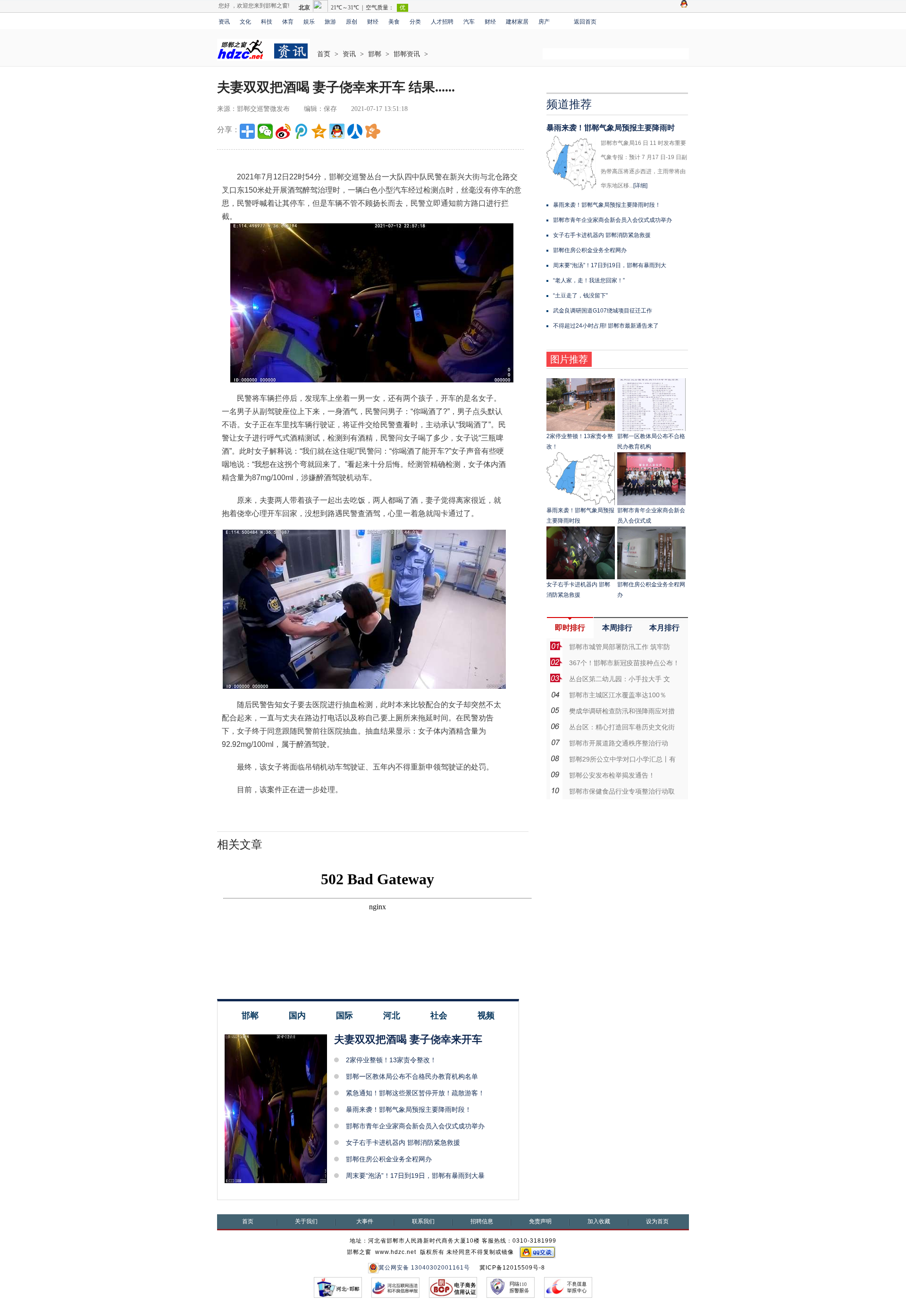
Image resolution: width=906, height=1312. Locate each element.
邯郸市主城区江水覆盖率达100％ (617, 695)
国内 (297, 1015)
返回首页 (585, 21)
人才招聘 (442, 21)
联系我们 (423, 1221)
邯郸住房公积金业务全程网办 (389, 1159)
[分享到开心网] (372, 131)
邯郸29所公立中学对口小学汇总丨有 (622, 759)
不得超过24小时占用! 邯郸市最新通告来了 (606, 325)
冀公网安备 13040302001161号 (424, 1267)
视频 (486, 1015)
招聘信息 (481, 1221)
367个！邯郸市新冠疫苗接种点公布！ (624, 663)
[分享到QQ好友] (336, 131)
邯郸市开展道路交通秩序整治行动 (618, 743)
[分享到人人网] (354, 131)
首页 (323, 54)
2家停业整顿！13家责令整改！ (391, 1060)
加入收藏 (598, 1221)
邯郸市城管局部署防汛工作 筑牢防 (619, 647)
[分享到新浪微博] (283, 131)
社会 (438, 1015)
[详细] (640, 185)
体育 (288, 21)
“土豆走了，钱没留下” (580, 295)
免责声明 (540, 1221)
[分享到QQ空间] (319, 131)
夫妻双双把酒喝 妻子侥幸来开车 (408, 1039)
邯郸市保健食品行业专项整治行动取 (622, 791)
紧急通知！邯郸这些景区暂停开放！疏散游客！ (415, 1093)
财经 (372, 21)
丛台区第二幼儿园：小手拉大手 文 (619, 679)
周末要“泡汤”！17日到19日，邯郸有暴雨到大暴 (415, 1175)
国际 (344, 1015)
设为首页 (657, 1221)
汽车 (469, 21)
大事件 (364, 1221)
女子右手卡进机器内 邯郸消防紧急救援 (403, 1142)
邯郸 (374, 54)
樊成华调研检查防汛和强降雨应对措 (622, 711)
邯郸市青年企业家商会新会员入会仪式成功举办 (415, 1126)
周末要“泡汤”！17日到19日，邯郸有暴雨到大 (609, 265)
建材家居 (517, 21)
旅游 (330, 21)
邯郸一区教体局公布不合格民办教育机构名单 (412, 1076)
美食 (394, 21)
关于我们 (306, 1221)
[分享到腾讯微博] (301, 131)
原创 (351, 21)
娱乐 (309, 21)
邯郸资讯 (407, 54)
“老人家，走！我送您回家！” (589, 280)
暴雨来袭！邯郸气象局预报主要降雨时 (610, 128)
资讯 (224, 21)
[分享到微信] (265, 131)
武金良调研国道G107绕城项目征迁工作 (602, 310)
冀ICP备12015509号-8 (512, 1267)
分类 (415, 21)
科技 (266, 21)
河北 (391, 1015)
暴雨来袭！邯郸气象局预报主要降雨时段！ (408, 1109)
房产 (544, 21)
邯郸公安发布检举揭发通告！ (612, 775)
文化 (245, 21)
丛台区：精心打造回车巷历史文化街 (622, 727)
